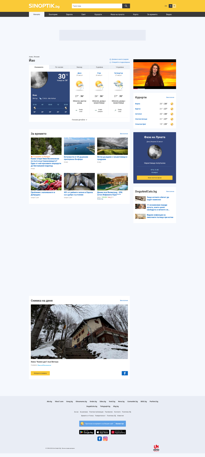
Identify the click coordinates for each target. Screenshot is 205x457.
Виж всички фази (154, 178)
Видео (169, 14)
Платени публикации (96, 412)
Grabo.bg (93, 401)
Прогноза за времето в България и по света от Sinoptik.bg (45, 6)
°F (174, 6)
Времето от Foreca (87, 416)
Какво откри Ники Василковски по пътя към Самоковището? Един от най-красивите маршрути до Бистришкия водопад (46, 162)
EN (166, 6)
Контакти (117, 412)
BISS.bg (144, 401)
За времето (152, 14)
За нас (76, 412)
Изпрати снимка (40, 373)
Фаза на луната (117, 14)
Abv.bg (49, 401)
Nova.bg (121, 401)
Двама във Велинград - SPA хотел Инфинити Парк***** (109, 193)
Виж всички (124, 133)
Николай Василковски (44, 365)
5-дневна (99, 67)
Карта (135, 14)
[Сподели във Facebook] (125, 373)
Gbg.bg (116, 406)
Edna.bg (103, 401)
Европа (69, 14)
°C (170, 6)
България (53, 14)
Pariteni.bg (154, 401)
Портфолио (109, 412)
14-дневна (120, 67)
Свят (83, 14)
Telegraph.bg (105, 406)
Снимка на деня (42, 300)
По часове (59, 67)
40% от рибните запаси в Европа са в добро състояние (78, 193)
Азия (31, 57)
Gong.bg (69, 401)
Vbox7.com (59, 401)
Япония (37, 57)
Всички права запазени (68, 448)
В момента (39, 67)
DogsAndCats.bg (146, 191)
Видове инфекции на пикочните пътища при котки (160, 216)
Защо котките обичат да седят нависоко (158, 198)
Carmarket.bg (132, 401)
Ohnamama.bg (81, 401)
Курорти (98, 14)
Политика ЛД (126, 412)
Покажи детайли (78, 120)
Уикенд (79, 67)
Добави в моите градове (120, 59)
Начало (36, 14)
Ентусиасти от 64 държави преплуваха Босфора (76, 158)
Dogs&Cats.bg (91, 406)
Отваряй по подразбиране (121, 62)
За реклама (84, 412)
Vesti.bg (112, 401)
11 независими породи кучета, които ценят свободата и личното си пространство (157, 207)
